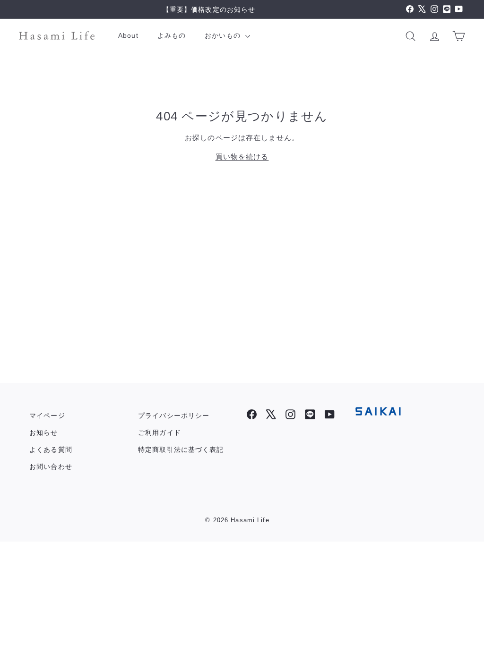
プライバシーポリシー (173, 415)
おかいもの (224, 35)
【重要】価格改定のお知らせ (209, 9)
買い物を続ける (242, 157)
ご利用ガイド (159, 432)
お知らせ (43, 432)
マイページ (47, 415)
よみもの (171, 35)
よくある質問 (50, 449)
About (128, 35)
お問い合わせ (50, 466)
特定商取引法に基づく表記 (181, 449)
